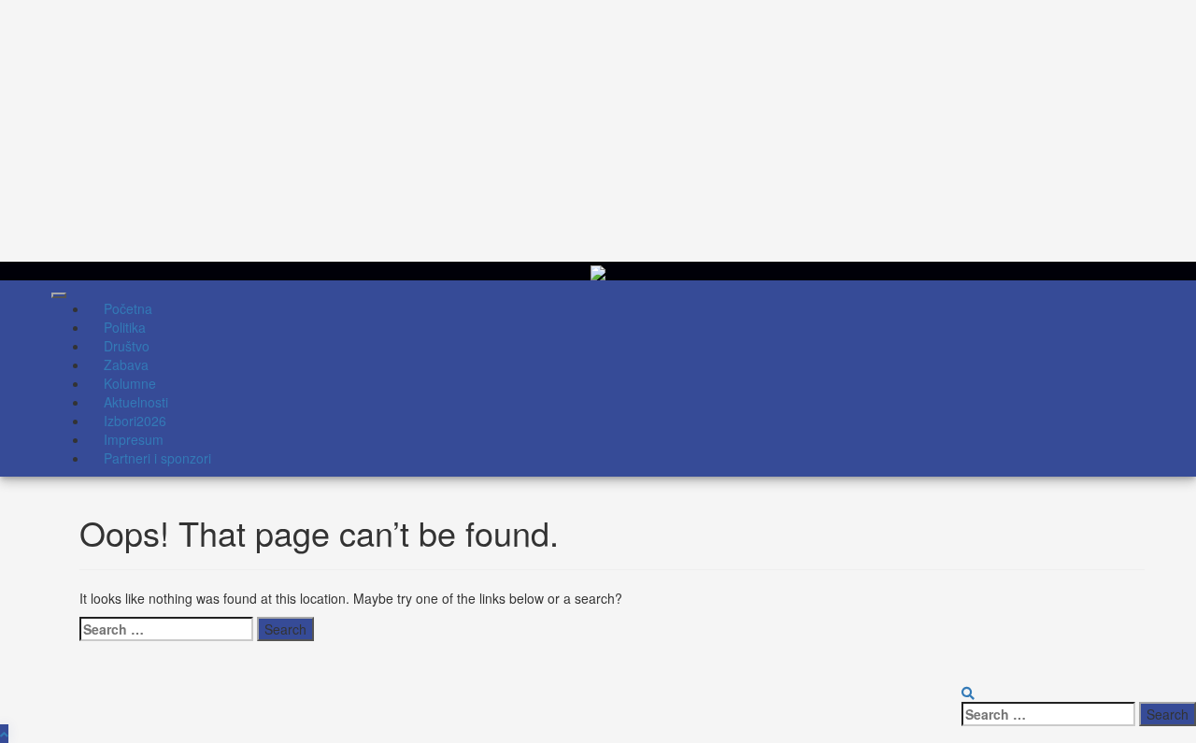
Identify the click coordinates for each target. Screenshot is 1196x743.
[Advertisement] (560, 131)
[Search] (968, 692)
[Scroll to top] (4, 733)
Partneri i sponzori (157, 458)
